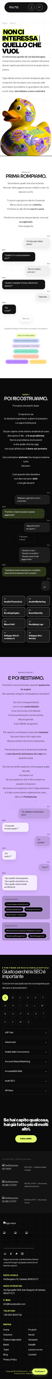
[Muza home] (13, 7)
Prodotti (32, 1330)
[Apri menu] (39, 7)
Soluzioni (7, 1335)
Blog (5, 1355)
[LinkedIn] (4, 1253)
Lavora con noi (35, 1350)
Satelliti (31, 1345)
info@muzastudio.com (14, 1304)
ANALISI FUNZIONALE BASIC (26, 341)
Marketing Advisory (13, 909)
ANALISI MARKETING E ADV (26, 351)
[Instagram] (22, 1253)
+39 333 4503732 (12, 1315)
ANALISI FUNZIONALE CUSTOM (26, 346)
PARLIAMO (26, 1139)
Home (4, 23)
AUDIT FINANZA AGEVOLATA (26, 356)
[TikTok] (16, 1253)
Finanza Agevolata (12, 1340)
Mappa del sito (32, 1373)
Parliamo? (40, 1371)
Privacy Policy (10, 1360)
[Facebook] (10, 1253)
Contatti (32, 1355)
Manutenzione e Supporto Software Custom (23, 931)
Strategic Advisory (33, 909)
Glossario (33, 1340)
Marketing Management (15, 936)
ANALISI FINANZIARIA (26, 335)
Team (6, 1350)
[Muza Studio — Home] (12, 1224)
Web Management (37, 936)
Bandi (6, 1345)
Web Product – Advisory (15, 915)
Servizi (31, 1335)
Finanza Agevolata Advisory (17, 904)
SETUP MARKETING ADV (17, 362)
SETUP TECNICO (38, 362)
